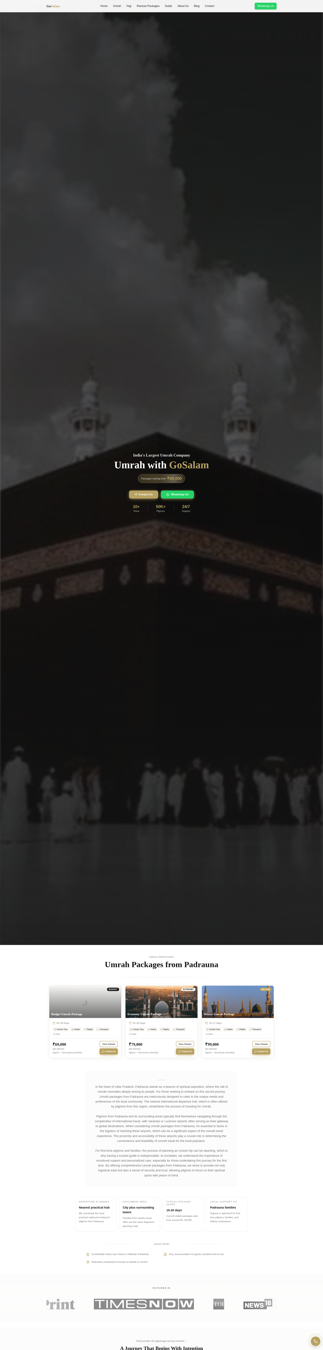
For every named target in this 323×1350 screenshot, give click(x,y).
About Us (183, 6)
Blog (197, 6)
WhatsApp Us (265, 6)
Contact (209, 6)
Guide (168, 6)
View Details (108, 1044)
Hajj (129, 6)
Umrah (117, 6)
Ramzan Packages (148, 6)
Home (104, 6)
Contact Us (145, 494)
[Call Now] (315, 1341)
